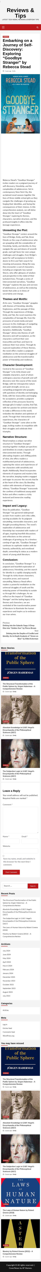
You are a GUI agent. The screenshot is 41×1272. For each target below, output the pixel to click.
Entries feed (7, 1028)
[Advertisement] (20, 157)
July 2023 (6, 996)
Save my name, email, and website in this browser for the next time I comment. (19, 862)
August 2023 (8, 992)
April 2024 (7, 962)
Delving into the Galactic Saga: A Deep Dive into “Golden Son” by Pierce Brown (19, 625)
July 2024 (6, 951)
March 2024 (7, 966)
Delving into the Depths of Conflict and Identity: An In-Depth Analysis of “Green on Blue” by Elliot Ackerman (20, 635)
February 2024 (8, 969)
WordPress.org (8, 1036)
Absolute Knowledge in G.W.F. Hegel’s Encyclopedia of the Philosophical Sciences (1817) (18, 730)
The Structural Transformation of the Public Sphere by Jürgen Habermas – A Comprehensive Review (19, 686)
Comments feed (9, 1032)
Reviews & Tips (20, 13)
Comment (8, 805)
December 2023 (9, 977)
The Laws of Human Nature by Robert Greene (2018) (20, 929)
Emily (13, 71)
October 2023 (8, 985)
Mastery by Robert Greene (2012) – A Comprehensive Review (17, 935)
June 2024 (7, 954)
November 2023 (9, 981)
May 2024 (6, 958)
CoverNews (14, 1268)
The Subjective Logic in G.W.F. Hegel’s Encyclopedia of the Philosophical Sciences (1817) (18, 773)
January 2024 (8, 973)
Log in (5, 1024)
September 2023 (9, 988)
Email (25, 837)
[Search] (37, 27)
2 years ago (8, 71)
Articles (5, 37)
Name (6, 837)
